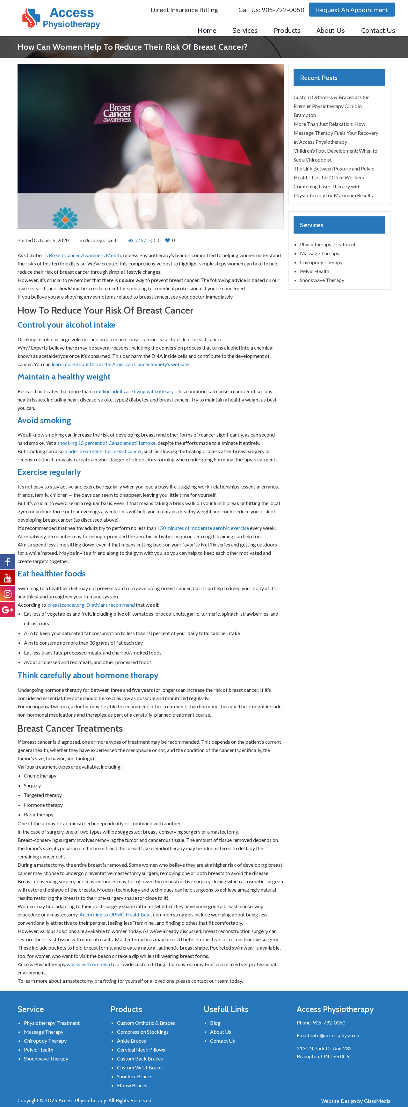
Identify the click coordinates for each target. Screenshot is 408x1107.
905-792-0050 (283, 9)
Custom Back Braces (140, 1058)
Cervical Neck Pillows (141, 1049)
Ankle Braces (131, 1041)
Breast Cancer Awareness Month (85, 255)
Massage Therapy (319, 253)
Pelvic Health (314, 271)
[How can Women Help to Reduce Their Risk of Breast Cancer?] (151, 146)
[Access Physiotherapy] (61, 18)
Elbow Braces (132, 1085)
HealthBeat (138, 914)
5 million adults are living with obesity (132, 391)
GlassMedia (377, 1101)
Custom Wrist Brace (139, 1067)
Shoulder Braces (134, 1076)
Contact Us (222, 1041)
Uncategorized (100, 240)
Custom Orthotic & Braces (146, 1023)
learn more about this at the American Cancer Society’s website (120, 364)
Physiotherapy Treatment (328, 244)
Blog (215, 1023)
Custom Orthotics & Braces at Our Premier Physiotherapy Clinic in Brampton (331, 106)
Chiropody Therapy (321, 262)
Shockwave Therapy (322, 280)
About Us (220, 1032)
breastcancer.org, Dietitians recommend (91, 605)
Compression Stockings (143, 1032)
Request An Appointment (352, 9)
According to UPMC (102, 914)
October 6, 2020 (51, 240)
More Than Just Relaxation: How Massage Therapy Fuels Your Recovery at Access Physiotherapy (336, 133)
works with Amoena (88, 964)
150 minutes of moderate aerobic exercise (203, 528)
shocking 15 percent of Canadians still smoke (106, 443)
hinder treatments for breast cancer (103, 451)
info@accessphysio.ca (335, 1035)
